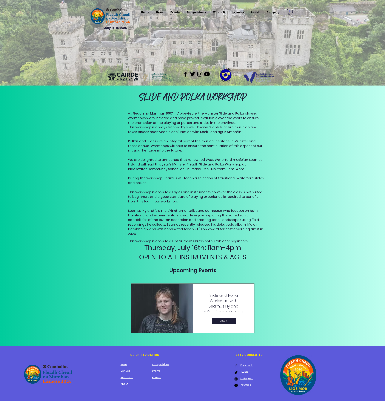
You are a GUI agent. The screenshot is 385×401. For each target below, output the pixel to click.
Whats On (127, 377)
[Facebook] (185, 74)
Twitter (245, 371)
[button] (290, 12)
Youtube (245, 385)
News (124, 364)
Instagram (246, 378)
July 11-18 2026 (115, 28)
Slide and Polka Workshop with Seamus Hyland (224, 301)
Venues (125, 371)
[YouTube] (207, 74)
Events (156, 371)
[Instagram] (199, 74)
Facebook (246, 365)
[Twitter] (192, 74)
